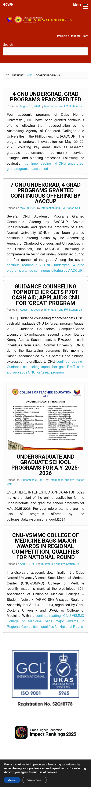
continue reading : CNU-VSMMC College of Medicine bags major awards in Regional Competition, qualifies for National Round (45, 621)
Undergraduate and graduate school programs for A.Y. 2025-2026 (45, 464)
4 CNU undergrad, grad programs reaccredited (45, 97)
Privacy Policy (34, 780)
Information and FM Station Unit (63, 106)
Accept (12, 780)
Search (8, 44)
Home (28, 75)
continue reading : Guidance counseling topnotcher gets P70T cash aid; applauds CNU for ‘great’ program (45, 367)
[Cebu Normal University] (45, 19)
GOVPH (8, 5)
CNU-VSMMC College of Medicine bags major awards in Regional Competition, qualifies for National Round (45, 546)
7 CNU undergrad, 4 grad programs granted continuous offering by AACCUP (45, 193)
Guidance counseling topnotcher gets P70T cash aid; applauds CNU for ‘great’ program (45, 294)
